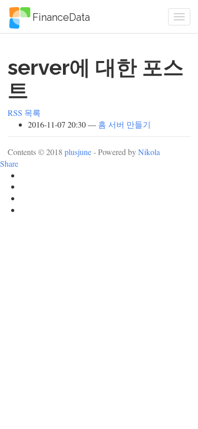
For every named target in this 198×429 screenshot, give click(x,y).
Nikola (149, 151)
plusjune (77, 151)
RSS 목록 (24, 112)
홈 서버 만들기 (124, 124)
